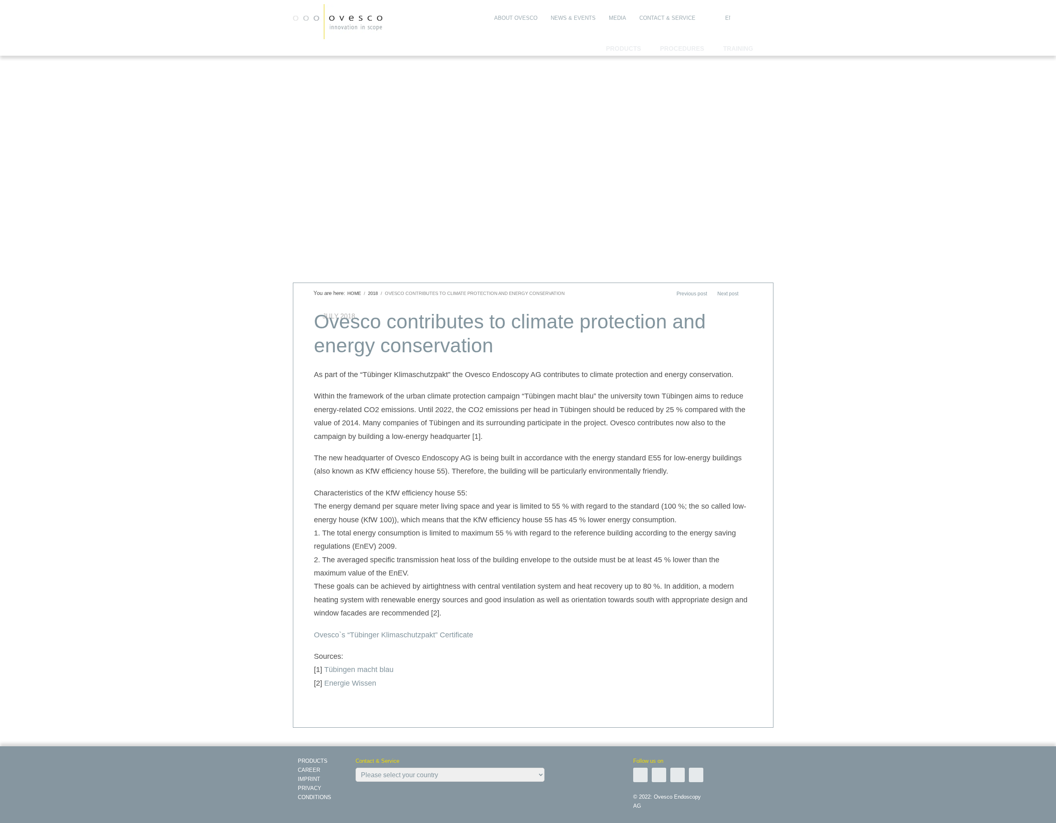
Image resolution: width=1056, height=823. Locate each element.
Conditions (314, 797)
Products (313, 761)
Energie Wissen (350, 683)
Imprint (309, 779)
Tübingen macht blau (359, 669)
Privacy (309, 788)
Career (309, 770)
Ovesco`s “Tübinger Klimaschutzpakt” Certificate (393, 635)
